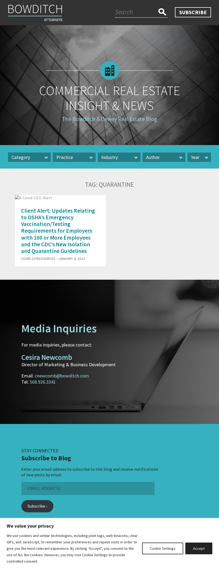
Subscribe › (37, 506)
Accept (199, 548)
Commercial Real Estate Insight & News (109, 98)
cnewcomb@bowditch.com (62, 376)
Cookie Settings (162, 548)
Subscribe (193, 12)
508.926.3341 (43, 382)
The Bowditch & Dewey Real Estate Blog (109, 119)
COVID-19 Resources (38, 258)
